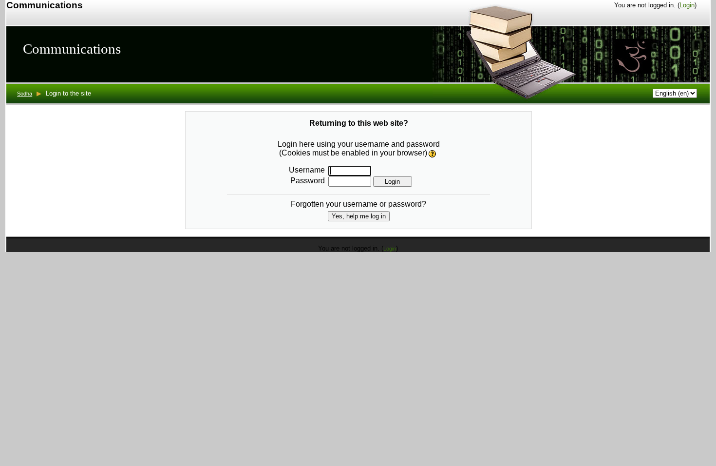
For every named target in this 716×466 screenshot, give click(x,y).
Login (687, 5)
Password (307, 180)
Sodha (24, 94)
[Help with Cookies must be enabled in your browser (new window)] (432, 153)
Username (307, 170)
